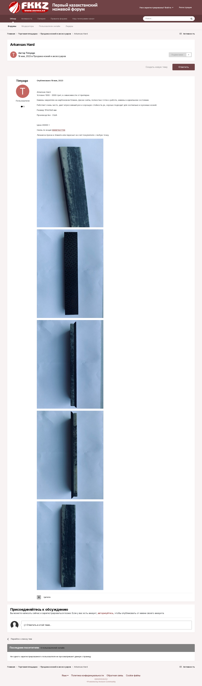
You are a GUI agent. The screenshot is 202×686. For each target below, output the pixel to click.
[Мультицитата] (39, 597)
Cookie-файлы (133, 675)
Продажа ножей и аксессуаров (49, 56)
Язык (64, 675)
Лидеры (69, 26)
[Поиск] (191, 18)
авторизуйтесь (105, 613)
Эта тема (180, 18)
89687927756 (58, 130)
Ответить (183, 67)
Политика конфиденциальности (87, 675)
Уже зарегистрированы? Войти (155, 7)
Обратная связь (115, 675)
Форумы (12, 26)
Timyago (30, 53)
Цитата (47, 597)
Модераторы (28, 26)
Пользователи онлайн (49, 26)
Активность (26, 18)
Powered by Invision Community (102, 682)
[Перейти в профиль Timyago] (13, 54)
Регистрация (185, 7)
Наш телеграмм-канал (83, 18)
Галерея (41, 18)
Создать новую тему (157, 67)
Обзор (13, 18)
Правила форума (59, 18)
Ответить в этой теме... (38, 625)
